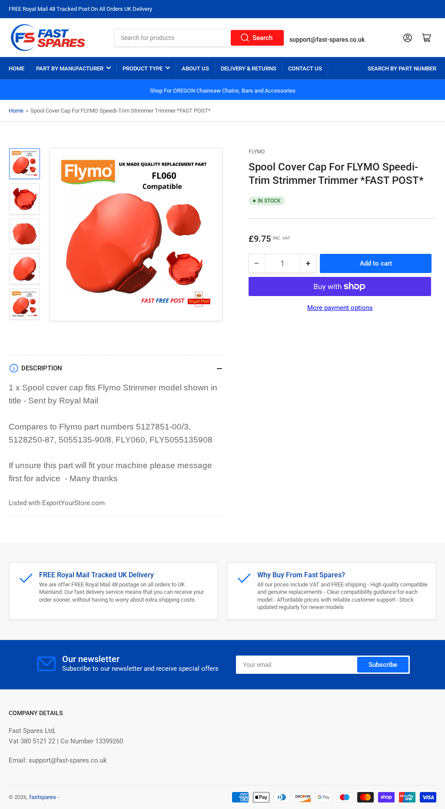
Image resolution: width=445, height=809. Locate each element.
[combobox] (200, 38)
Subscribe (383, 665)
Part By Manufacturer (69, 68)
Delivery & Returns (248, 68)
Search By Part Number (402, 68)
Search (262, 38)
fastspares (42, 797)
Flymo (257, 152)
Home (16, 68)
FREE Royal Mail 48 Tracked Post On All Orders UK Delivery (80, 9)
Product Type (143, 68)
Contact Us (305, 68)
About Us (195, 68)
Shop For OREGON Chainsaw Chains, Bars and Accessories (223, 90)
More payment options (340, 308)
